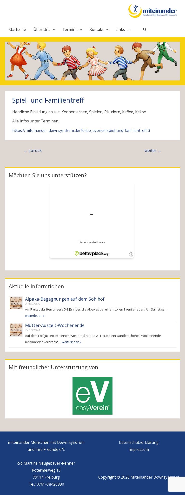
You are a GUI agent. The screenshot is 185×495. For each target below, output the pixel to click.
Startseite (17, 29)
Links (120, 29)
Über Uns (41, 29)
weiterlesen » (35, 315)
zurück (33, 150)
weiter (153, 150)
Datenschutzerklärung (139, 442)
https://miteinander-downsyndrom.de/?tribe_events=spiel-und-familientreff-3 (81, 130)
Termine (70, 29)
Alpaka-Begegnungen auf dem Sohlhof (65, 299)
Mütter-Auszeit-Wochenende (55, 325)
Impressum (139, 449)
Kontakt (97, 29)
